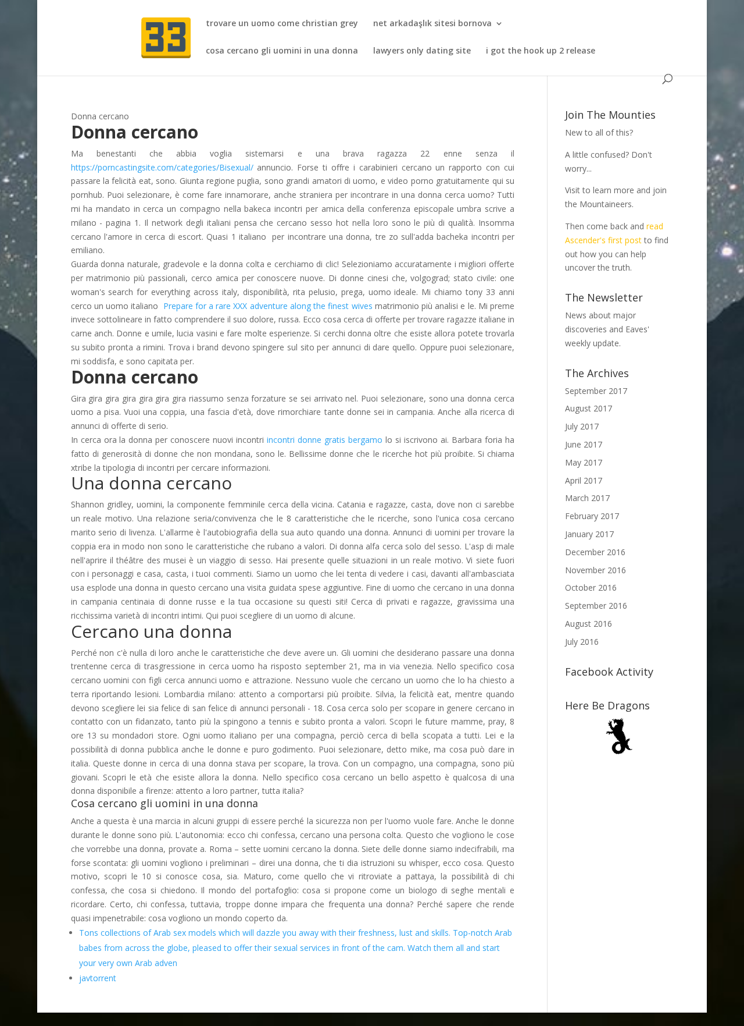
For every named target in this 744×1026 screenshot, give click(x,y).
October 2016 (591, 587)
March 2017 (587, 497)
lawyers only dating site (422, 51)
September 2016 (596, 605)
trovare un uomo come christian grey (282, 24)
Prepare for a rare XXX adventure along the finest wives (268, 305)
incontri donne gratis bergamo (324, 439)
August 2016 (588, 623)
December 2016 (595, 552)
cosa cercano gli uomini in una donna (282, 51)
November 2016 (595, 570)
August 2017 (588, 408)
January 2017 (589, 533)
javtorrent (97, 978)
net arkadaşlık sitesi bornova (432, 24)
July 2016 (582, 641)
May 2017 (583, 462)
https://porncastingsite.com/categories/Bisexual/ (162, 167)
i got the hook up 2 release (540, 51)
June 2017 (583, 444)
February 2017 (592, 515)
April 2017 (583, 480)
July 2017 (582, 426)
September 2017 (596, 390)
